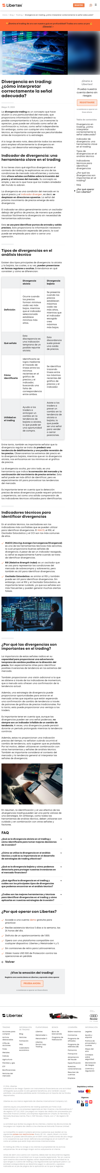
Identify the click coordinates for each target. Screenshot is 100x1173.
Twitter (82, 1101)
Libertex (39, 1031)
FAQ (78, 185)
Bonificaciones (8, 1070)
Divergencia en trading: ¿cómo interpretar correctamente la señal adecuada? (86, 129)
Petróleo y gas (8, 1063)
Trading (19, 15)
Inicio (4, 15)
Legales (88, 1031)
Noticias (22, 1037)
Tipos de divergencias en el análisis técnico (86, 153)
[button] (96, 5)
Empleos (71, 1078)
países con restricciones (23, 1134)
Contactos (72, 1035)
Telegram (86, 1104)
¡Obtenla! (47, 26)
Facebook (78, 1101)
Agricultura (7, 1059)
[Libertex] (12, 5)
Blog (11, 15)
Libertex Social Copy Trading (41, 1044)
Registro (79, 5)
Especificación (74, 1063)
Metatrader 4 (41, 1035)
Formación (23, 1041)
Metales (6, 1052)
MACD (41, 530)
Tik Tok (82, 1104)
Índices (5, 1056)
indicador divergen (31, 195)
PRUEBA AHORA (32, 983)
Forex (4, 1049)
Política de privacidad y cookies (90, 1043)
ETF (3, 1066)
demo (33, 920)
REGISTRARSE (87, 103)
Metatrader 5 (41, 1038)
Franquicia (72, 1054)
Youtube (90, 1101)
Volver (10, 962)
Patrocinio (72, 1050)
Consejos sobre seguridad (89, 1057)
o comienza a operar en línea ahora (32, 990)
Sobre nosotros (74, 1031)
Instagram (86, 1101)
